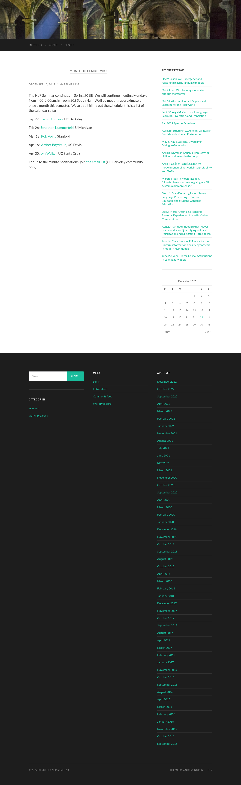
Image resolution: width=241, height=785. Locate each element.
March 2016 (164, 706)
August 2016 (165, 692)
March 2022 (164, 411)
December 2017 (167, 603)
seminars (34, 408)
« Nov (166, 331)
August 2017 (165, 632)
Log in (96, 381)
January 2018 (165, 595)
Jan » (208, 331)
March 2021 (164, 470)
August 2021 (165, 440)
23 (201, 317)
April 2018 (163, 573)
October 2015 (165, 736)
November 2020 (167, 477)
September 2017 (167, 625)
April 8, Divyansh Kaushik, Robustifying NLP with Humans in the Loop (185, 154)
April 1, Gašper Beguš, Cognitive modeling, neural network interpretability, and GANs (187, 167)
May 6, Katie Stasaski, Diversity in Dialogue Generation (182, 143)
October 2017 (165, 618)
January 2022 (165, 426)
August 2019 (165, 558)
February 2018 (166, 588)
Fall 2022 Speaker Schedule (178, 123)
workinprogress (38, 415)
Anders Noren (193, 770)
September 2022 (167, 396)
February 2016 (166, 714)
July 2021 (163, 448)
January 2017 (165, 662)
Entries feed (100, 389)
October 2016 (165, 677)
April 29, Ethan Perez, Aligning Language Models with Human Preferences (186, 132)
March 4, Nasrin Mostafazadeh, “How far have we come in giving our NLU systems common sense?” (187, 182)
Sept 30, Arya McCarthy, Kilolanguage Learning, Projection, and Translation (184, 113)
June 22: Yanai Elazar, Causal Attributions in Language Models (187, 257)
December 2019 (167, 529)
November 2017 (167, 610)
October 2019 (165, 544)
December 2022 (167, 381)
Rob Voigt (48, 136)
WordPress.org (102, 403)
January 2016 (165, 721)
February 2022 (166, 418)
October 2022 (165, 389)
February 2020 (166, 514)
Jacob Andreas (52, 119)
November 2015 (167, 729)
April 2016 (163, 699)
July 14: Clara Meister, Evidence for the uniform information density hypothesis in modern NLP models (186, 244)
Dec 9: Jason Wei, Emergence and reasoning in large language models (183, 80)
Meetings (35, 45)
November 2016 (167, 669)
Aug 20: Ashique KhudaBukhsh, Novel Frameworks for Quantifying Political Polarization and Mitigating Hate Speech (186, 230)
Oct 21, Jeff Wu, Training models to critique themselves (183, 91)
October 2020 (165, 485)
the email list (95, 162)
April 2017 (163, 640)
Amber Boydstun (53, 145)
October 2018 (165, 566)
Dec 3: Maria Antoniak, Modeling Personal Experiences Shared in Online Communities (185, 215)
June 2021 (163, 455)
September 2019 (167, 551)
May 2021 (163, 462)
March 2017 (164, 647)
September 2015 (167, 743)
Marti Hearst (69, 84)
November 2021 (167, 433)
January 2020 (165, 522)
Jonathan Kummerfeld (57, 128)
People (69, 45)
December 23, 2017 (42, 84)
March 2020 (164, 507)
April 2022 (163, 403)
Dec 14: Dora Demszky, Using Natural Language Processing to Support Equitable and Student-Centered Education (184, 198)
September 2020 (167, 492)
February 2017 (166, 655)
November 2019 (167, 536)
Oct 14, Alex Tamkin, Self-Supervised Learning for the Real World (184, 102)
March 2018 (164, 581)
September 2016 (167, 684)
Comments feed (102, 396)
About (53, 45)
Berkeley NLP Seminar (53, 770)
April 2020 (163, 499)
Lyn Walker (48, 153)
